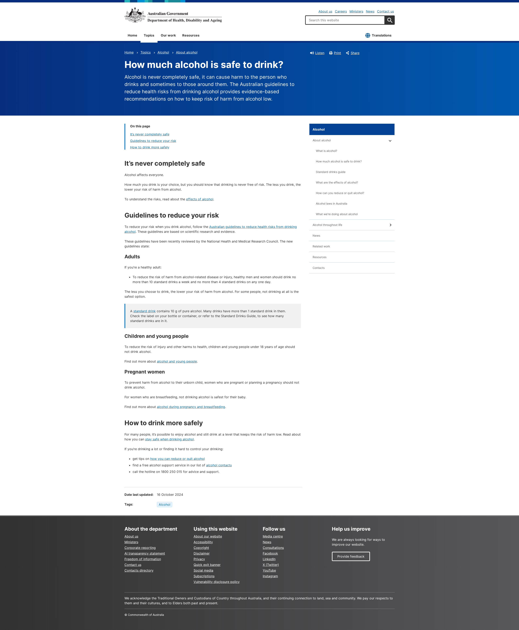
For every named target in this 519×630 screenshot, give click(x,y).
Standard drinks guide (330, 172)
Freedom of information (142, 559)
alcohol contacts (219, 465)
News (370, 11)
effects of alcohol (199, 199)
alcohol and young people (177, 361)
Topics (149, 35)
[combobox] (345, 20)
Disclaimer (202, 553)
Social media (203, 570)
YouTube (269, 570)
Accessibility (203, 542)
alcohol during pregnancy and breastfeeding (191, 407)
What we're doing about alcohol (337, 214)
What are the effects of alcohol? (337, 182)
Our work (168, 35)
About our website (208, 536)
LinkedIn (269, 559)
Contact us (385, 11)
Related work (321, 246)
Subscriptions (204, 576)
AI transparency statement (144, 553)
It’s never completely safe (149, 134)
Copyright (201, 548)
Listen (319, 53)
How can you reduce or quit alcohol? (340, 193)
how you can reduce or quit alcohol (177, 459)
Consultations (273, 548)
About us (325, 11)
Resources (190, 35)
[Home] (173, 15)
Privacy (199, 559)
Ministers (356, 11)
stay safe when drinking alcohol (169, 439)
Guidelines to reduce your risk (153, 141)
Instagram (270, 576)
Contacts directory (138, 570)
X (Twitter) (271, 565)
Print (337, 53)
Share (355, 53)
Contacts (319, 267)
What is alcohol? (326, 150)
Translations (381, 35)
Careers (341, 11)
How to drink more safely (149, 147)
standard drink (144, 311)
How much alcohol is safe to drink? (339, 161)
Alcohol (163, 52)
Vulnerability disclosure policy (217, 582)
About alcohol (186, 52)
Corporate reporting (140, 548)
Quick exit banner (207, 565)
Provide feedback (351, 556)
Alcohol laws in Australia (331, 203)
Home (132, 35)
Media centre (273, 536)
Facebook (270, 553)
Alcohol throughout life (327, 224)
